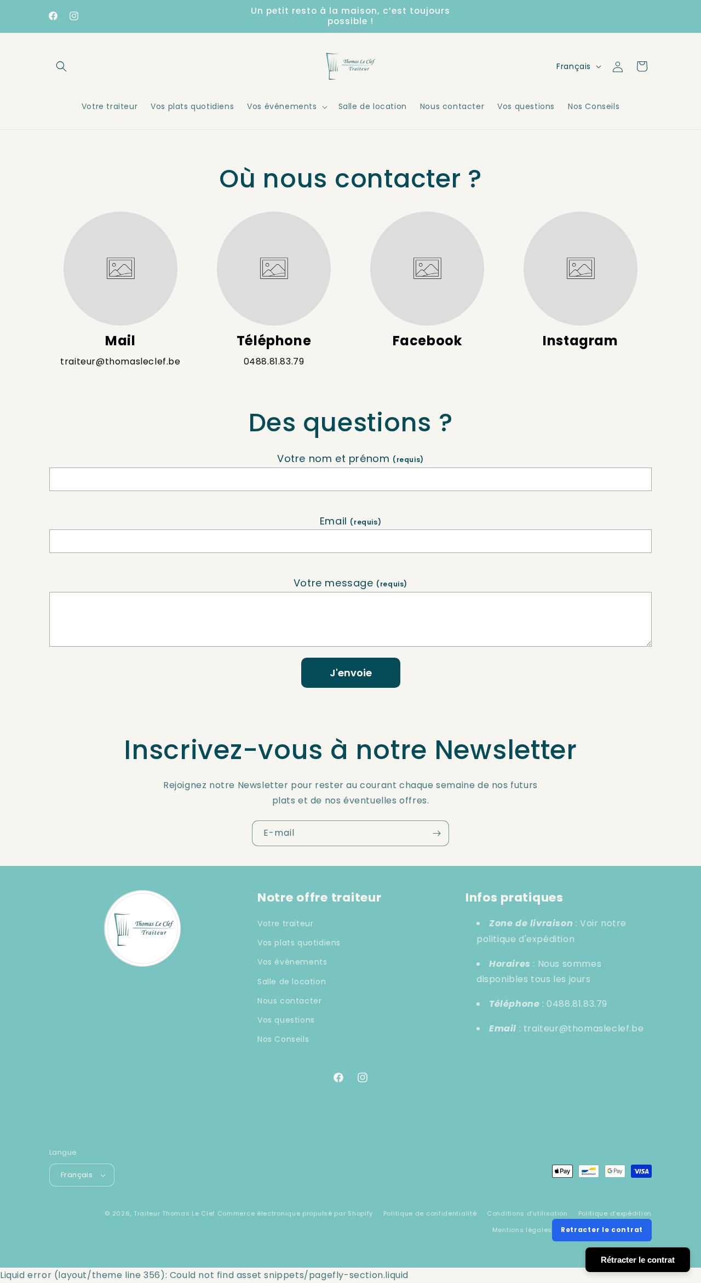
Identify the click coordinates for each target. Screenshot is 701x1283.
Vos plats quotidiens (299, 942)
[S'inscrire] (436, 833)
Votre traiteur (285, 923)
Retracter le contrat (602, 1229)
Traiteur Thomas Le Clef (174, 1213)
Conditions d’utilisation (527, 1213)
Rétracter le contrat (638, 1259)
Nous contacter (289, 1000)
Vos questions (286, 1019)
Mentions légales (522, 1229)
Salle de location (291, 981)
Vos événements (292, 961)
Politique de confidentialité (430, 1213)
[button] (61, 66)
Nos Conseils (283, 1039)
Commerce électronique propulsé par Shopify (295, 1213)
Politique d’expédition (615, 1213)
